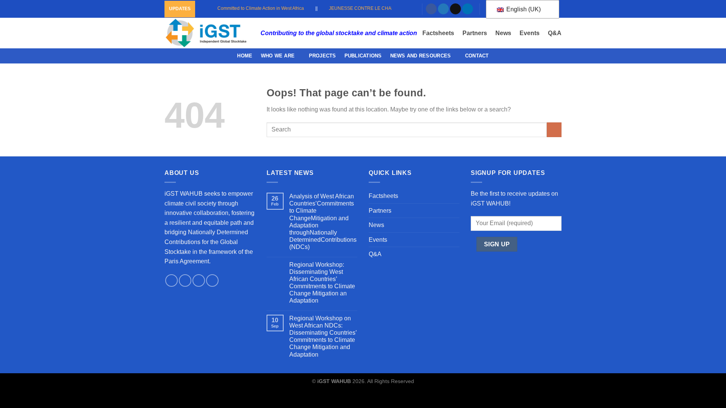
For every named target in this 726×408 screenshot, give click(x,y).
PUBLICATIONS (363, 56)
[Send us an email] (455, 9)
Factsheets (438, 33)
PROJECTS (322, 56)
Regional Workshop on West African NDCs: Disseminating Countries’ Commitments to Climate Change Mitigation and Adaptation (323, 336)
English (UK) (523, 9)
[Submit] (554, 129)
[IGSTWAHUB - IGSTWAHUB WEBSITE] (206, 33)
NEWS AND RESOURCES (420, 56)
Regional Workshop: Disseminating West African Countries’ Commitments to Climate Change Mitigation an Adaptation (322, 282)
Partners (474, 33)
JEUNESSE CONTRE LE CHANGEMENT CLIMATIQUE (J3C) (385, 8)
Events (530, 33)
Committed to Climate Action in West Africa (254, 8)
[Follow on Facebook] (431, 9)
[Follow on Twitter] (443, 9)
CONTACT (477, 56)
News (503, 33)
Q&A (555, 33)
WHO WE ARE (278, 56)
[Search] (412, 8)
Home (244, 56)
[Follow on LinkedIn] (467, 9)
